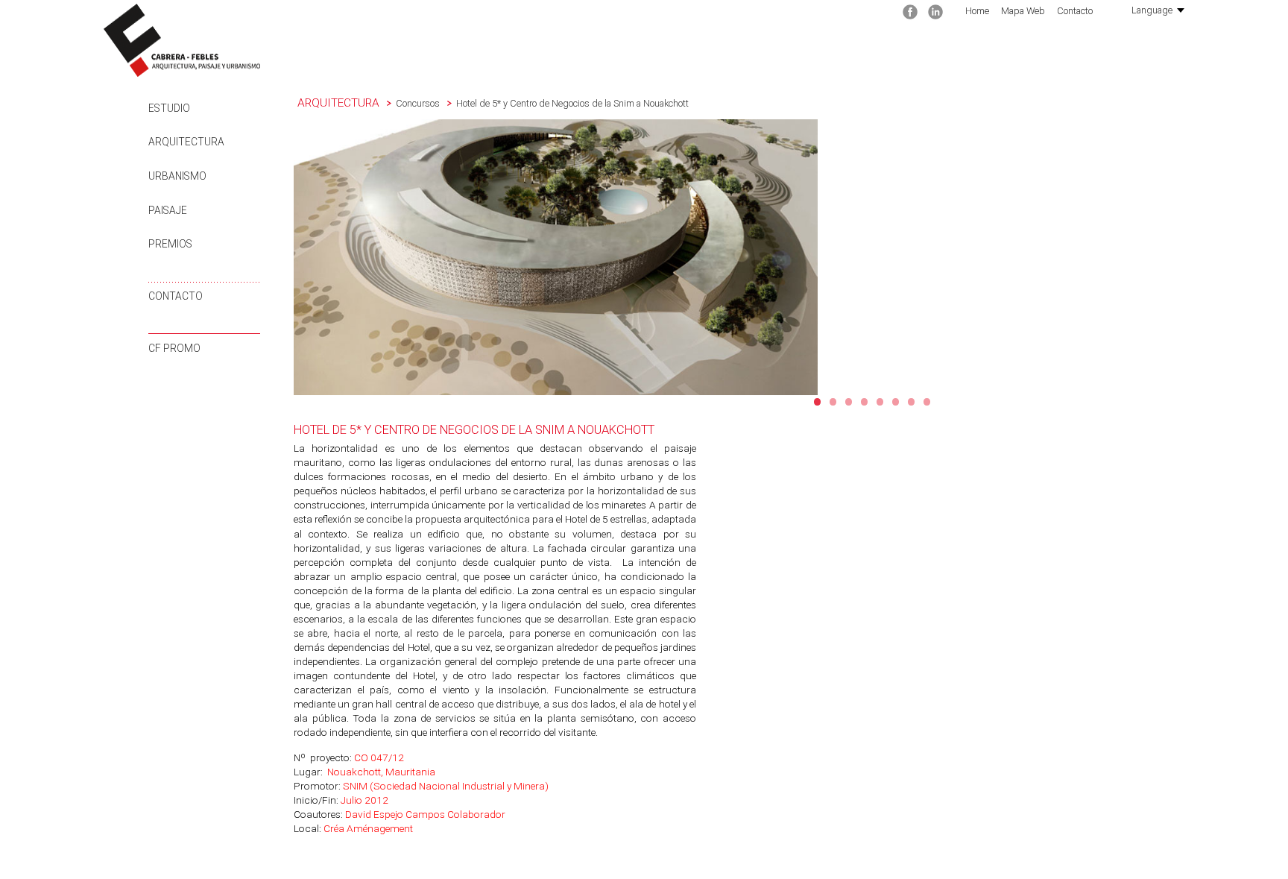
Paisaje (167, 210)
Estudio (169, 108)
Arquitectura (186, 142)
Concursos (418, 103)
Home (977, 10)
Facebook (910, 12)
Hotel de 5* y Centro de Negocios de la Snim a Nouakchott (572, 103)
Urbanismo (177, 176)
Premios (170, 244)
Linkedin (935, 12)
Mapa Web (1023, 10)
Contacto (175, 296)
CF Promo (174, 348)
